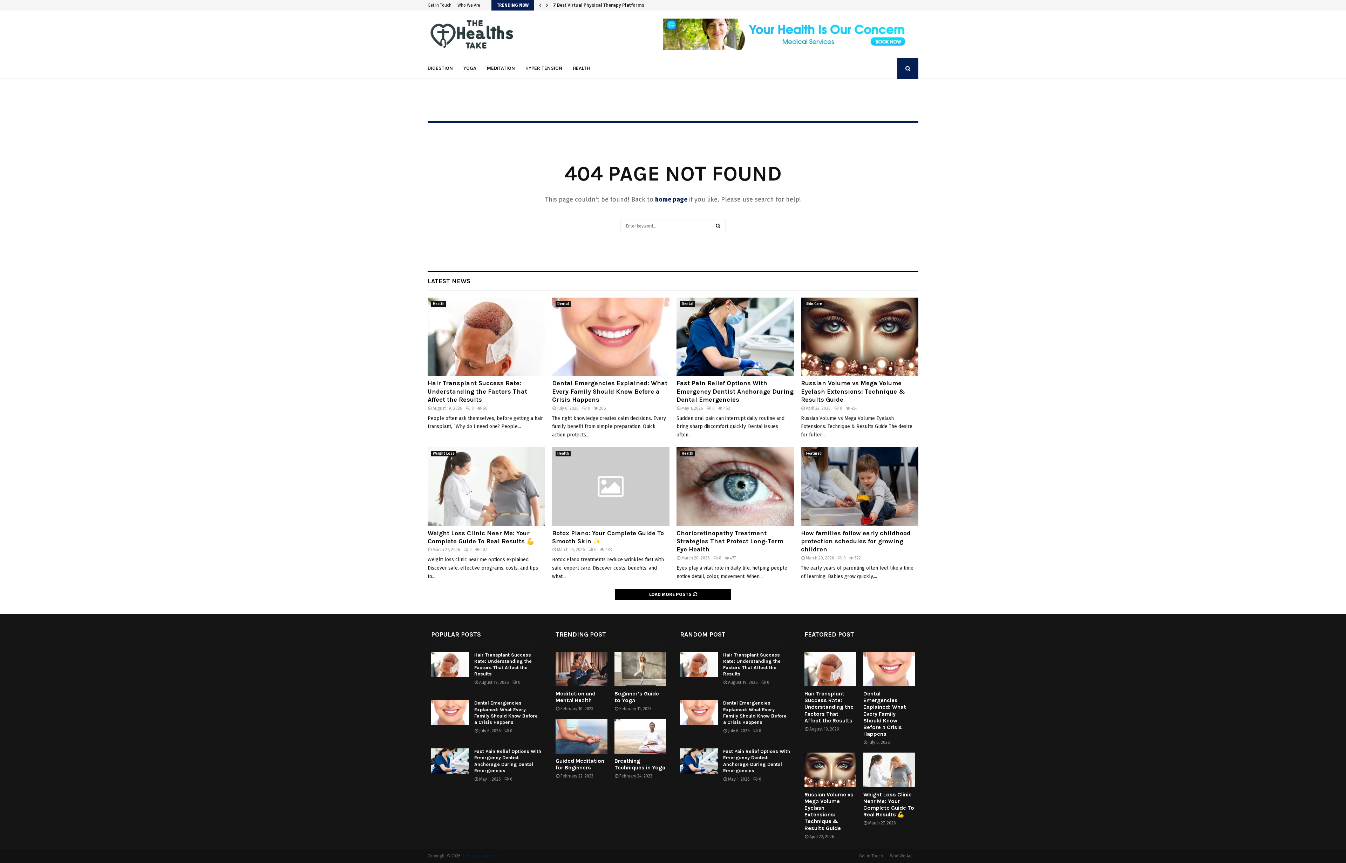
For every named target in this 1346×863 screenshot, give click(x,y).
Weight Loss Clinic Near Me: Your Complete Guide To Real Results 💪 (481, 537)
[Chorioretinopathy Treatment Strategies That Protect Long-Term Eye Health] (735, 486)
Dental (563, 304)
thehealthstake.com (480, 856)
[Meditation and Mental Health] (581, 669)
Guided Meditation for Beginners (580, 764)
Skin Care (814, 304)
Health (581, 68)
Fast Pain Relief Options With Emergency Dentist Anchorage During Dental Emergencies (735, 391)
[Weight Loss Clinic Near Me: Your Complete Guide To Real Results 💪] (486, 486)
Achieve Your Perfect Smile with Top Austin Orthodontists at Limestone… (631, 5)
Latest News (449, 281)
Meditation (501, 68)
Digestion (440, 68)
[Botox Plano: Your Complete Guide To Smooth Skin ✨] (610, 486)
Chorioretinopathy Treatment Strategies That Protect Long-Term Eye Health (730, 541)
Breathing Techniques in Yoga (639, 764)
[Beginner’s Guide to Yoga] (640, 669)
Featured (814, 453)
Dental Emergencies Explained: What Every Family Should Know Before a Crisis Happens (609, 391)
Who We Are (468, 5)
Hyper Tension (543, 68)
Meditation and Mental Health (576, 697)
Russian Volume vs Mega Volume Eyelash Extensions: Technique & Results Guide (853, 391)
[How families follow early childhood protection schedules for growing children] (859, 486)
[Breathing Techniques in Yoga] (640, 736)
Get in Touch (439, 5)
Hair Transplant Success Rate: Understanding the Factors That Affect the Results (477, 391)
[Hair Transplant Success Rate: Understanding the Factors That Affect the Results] (486, 337)
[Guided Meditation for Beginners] (581, 736)
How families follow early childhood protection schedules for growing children (856, 541)
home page (671, 199)
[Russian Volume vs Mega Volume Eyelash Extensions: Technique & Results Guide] (859, 337)
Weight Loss (444, 453)
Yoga (469, 68)
